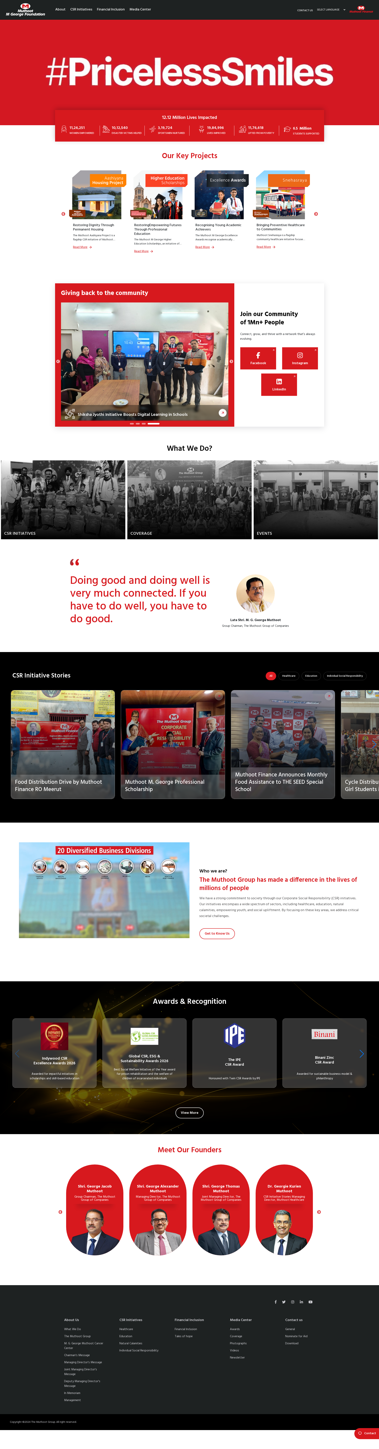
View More (189, 1113)
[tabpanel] (145, 361)
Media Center (140, 9)
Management (72, 1400)
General (290, 1329)
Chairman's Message (77, 1355)
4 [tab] (157, 425)
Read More (80, 247)
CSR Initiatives (81, 9)
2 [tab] (146, 425)
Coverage (236, 1336)
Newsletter (237, 1357)
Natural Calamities (130, 1343)
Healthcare (289, 676)
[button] (374, 744)
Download (291, 1343)
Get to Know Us (217, 934)
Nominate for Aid (296, 1336)
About (60, 9)
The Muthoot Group (77, 1336)
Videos (234, 1350)
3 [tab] (152, 425)
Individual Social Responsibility (345, 676)
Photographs (238, 1343)
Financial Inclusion (111, 9)
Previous (63, 214)
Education (311, 676)
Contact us (305, 10)
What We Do (72, 1329)
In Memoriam (72, 1393)
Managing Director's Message (83, 1362)
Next (316, 214)
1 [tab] (132, 425)
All (270, 676)
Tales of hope (184, 1336)
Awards (235, 1329)
